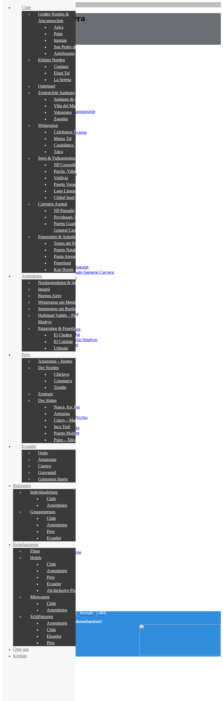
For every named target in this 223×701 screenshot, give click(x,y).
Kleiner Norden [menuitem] (51, 60)
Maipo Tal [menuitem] (63, 138)
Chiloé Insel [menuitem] (64, 197)
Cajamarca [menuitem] (63, 380)
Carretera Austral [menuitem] (52, 204)
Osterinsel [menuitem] (46, 86)
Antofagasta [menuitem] (64, 53)
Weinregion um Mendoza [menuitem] (60, 302)
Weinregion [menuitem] (48, 125)
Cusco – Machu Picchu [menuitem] (74, 420)
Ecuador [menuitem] (29, 446)
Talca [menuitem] (58, 151)
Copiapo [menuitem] (61, 66)
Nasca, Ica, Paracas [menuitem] (70, 407)
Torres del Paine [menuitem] (68, 243)
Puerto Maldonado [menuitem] (70, 433)
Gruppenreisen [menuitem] (42, 511)
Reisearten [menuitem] (22, 485)
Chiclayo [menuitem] (61, 374)
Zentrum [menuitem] (45, 394)
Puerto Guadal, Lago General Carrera (79, 272)
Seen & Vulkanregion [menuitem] (56, 158)
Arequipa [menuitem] (62, 413)
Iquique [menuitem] (60, 40)
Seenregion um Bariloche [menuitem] (60, 308)
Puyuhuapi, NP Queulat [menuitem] (74, 217)
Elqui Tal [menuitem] (62, 73)
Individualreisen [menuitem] (44, 492)
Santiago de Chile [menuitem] (69, 99)
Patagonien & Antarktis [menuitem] (58, 236)
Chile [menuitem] (26, 7)
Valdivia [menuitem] (61, 177)
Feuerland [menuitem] (62, 263)
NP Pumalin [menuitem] (64, 210)
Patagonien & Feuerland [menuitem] (59, 328)
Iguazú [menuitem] (44, 289)
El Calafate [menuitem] (63, 341)
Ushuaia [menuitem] (61, 348)
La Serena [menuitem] (62, 79)
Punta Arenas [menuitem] (65, 256)
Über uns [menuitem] (21, 649)
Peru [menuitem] (26, 354)
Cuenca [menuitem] (44, 466)
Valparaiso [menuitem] (63, 112)
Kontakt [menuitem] (20, 656)
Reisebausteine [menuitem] (26, 544)
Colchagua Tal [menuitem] (66, 132)
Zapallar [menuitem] (61, 119)
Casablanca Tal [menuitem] (67, 145)
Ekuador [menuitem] (54, 636)
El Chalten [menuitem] (63, 335)
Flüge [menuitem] (35, 551)
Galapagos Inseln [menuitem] (53, 479)
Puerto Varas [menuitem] (65, 184)
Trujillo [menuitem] (60, 387)
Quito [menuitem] (43, 453)
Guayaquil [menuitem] (47, 472)
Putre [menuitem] (58, 33)
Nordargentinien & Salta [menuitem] (59, 282)
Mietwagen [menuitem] (39, 597)
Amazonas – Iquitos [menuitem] (55, 361)
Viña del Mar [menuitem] (65, 105)
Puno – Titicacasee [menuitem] (70, 439)
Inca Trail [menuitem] (62, 426)
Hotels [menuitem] (35, 557)
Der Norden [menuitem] (48, 367)
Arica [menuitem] (58, 27)
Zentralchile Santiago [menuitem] (56, 92)
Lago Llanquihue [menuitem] (68, 191)
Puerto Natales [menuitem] (66, 249)
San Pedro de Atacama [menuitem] (73, 46)
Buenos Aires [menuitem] (49, 295)
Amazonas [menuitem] (47, 459)
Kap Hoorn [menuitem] (63, 269)
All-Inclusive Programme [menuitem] (68, 590)
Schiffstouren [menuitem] (41, 616)
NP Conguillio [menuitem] (66, 164)
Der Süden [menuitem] (47, 400)
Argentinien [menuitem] (32, 276)
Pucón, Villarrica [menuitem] (68, 171)
